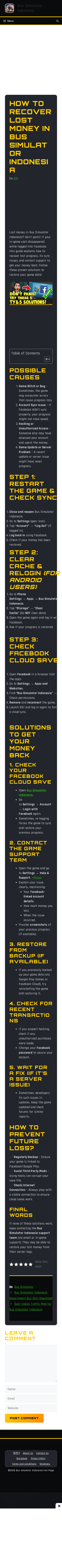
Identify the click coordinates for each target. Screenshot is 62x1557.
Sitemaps (45, 1464)
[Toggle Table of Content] (45, 359)
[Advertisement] (31, 62)
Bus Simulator (24, 1287)
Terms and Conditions (24, 1464)
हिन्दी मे (16, 1453)
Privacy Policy (38, 1458)
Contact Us (42, 1453)
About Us (28, 1453)
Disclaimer (22, 1458)
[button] (57, 21)
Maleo (38, 878)
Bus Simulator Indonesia (29, 8)
